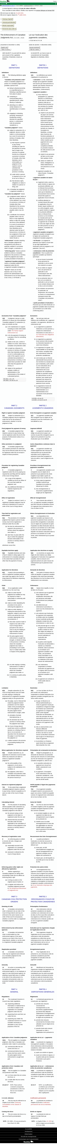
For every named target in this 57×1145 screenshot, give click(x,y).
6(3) (3, 690)
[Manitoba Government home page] (28, 1142)
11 (3, 932)
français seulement (34, 47)
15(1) (4, 1040)
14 (3, 999)
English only (4, 47)
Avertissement (28, 1131)
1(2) (3, 318)
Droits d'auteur (28, 1134)
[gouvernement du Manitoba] (5, 1)
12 (3, 952)
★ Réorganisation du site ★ (8, 5)
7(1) (3, 787)
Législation (3, 3)
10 (3, 909)
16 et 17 (36, 1085)
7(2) (3, 804)
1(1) (3, 75)
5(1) (3, 518)
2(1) (3, 415)
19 (3, 1114)
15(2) (4, 1070)
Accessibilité (28, 1129)
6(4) (3, 753)
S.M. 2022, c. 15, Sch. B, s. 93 (10, 380)
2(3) (3, 446)
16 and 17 (7, 1085)
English (55, 1)
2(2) (3, 431)
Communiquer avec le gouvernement (28, 1139)
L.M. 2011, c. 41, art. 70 (37, 398)
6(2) (3, 588)
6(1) (3, 572)
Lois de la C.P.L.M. (28, 5)
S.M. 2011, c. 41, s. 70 (8, 378)
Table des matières (34, 49)
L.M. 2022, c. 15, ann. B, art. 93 (39, 399)
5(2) (3, 553)
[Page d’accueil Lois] (0, 5)
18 (3, 1100)
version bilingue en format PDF (45, 10)
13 (3, 967)
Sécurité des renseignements (28, 1136)
